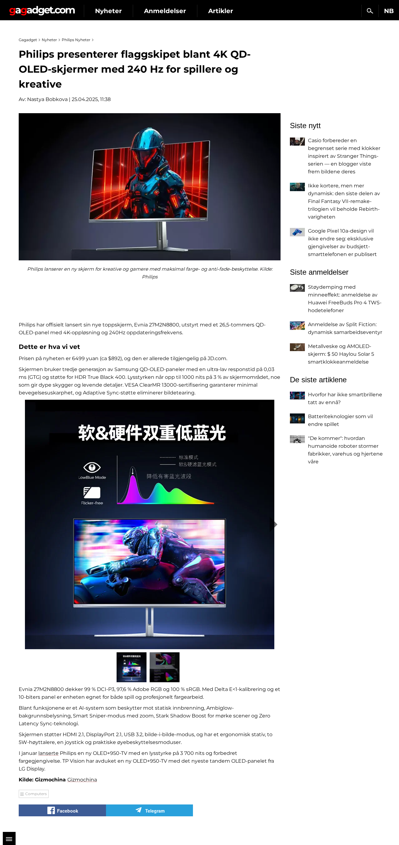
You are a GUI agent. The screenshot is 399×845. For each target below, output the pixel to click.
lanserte (48, 753)
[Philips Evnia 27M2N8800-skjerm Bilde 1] (149, 524)
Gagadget (42, 8)
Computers (36, 793)
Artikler (220, 11)
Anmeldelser (165, 11)
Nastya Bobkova (47, 99)
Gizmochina (82, 780)
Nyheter (108, 11)
